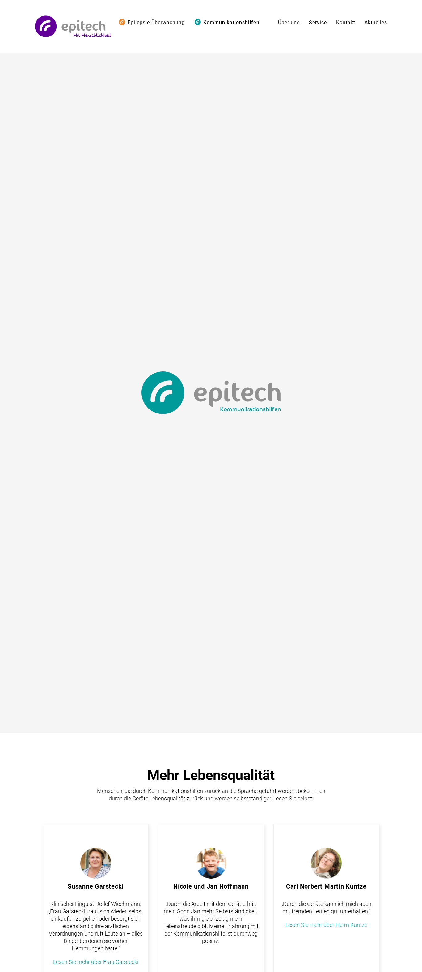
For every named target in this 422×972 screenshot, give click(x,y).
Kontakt (345, 22)
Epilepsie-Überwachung (156, 22)
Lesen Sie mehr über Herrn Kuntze (326, 925)
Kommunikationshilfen (231, 22)
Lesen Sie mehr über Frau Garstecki (95, 962)
